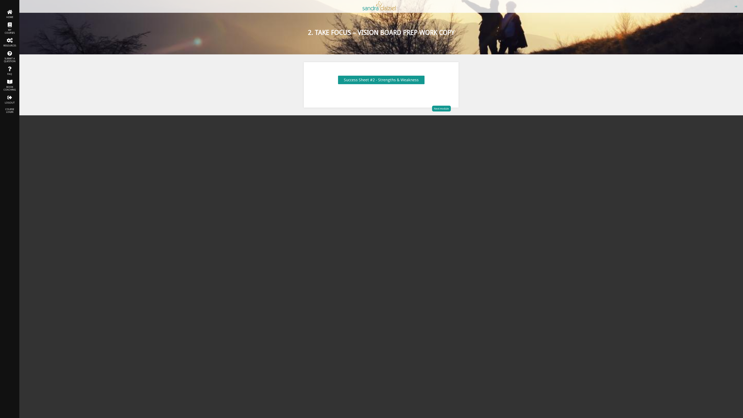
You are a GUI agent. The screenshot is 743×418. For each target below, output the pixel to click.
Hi (736, 6)
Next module (441, 108)
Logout (10, 102)
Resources (9, 45)
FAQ (9, 74)
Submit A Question (9, 60)
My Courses (10, 31)
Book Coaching (9, 88)
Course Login (9, 111)
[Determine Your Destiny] (379, 10)
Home (9, 17)
